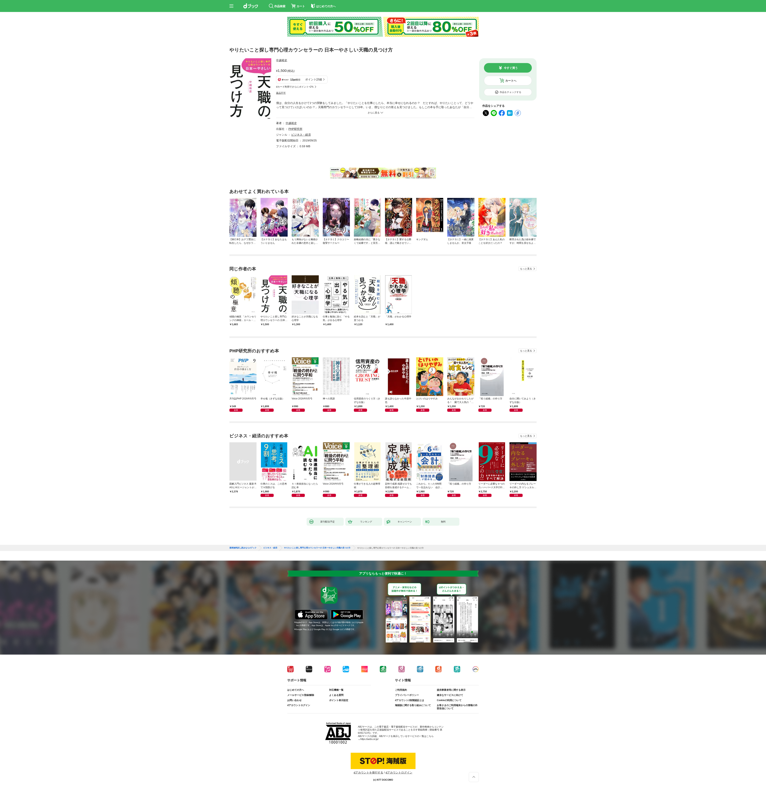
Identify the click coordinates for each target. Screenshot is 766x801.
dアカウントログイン (298, 705)
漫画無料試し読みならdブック (243, 548)
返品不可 (281, 93)
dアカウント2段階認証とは (409, 700)
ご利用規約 (401, 689)
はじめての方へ (295, 689)
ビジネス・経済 (301, 134)
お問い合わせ (294, 700)
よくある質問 (336, 695)
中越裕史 (281, 60)
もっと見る (526, 268)
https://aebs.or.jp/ (369, 739)
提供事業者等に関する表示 (451, 689)
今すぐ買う (511, 67)
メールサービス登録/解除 (300, 695)
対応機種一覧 (336, 689)
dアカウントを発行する (368, 772)
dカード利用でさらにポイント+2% (295, 86)
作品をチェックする (510, 92)
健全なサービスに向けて (450, 695)
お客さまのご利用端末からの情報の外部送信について (457, 707)
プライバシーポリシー (407, 695)
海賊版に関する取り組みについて (413, 705)
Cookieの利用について (449, 700)
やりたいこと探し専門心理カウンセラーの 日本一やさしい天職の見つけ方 (317, 548)
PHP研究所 (295, 128)
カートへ (510, 80)
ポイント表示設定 (338, 700)
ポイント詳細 (313, 79)
